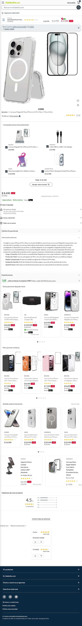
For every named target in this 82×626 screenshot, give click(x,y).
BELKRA (5, 112)
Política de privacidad (10, 609)
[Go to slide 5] (44, 341)
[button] (41, 7)
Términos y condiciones (11, 602)
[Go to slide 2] (39, 341)
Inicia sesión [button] (71, 3)
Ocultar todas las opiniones (41, 519)
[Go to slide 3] (41, 451)
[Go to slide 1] (37, 341)
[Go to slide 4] (42, 341)
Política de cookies (9, 605)
